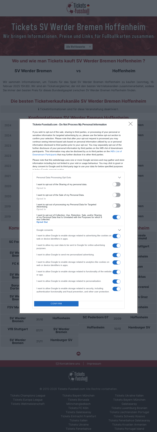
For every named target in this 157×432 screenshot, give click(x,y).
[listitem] (78, 177)
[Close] (131, 125)
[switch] (117, 184)
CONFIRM (56, 303)
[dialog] (78, 216)
